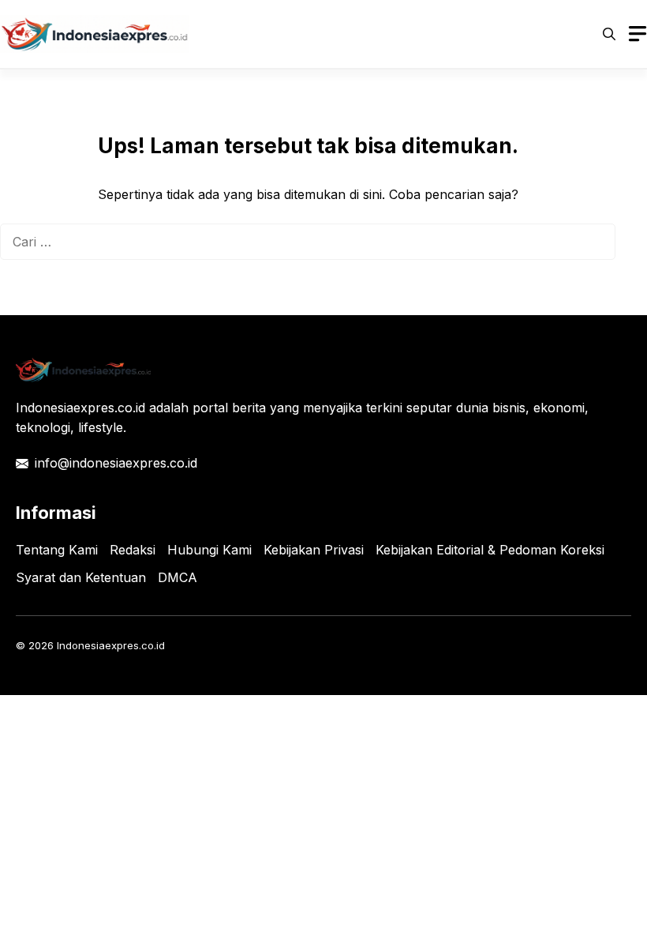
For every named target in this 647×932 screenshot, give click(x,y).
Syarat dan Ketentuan (81, 577)
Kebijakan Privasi (314, 550)
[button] (609, 34)
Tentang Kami (57, 550)
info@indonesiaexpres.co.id (116, 463)
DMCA (177, 577)
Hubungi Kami (209, 550)
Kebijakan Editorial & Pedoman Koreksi (490, 550)
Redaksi (132, 550)
